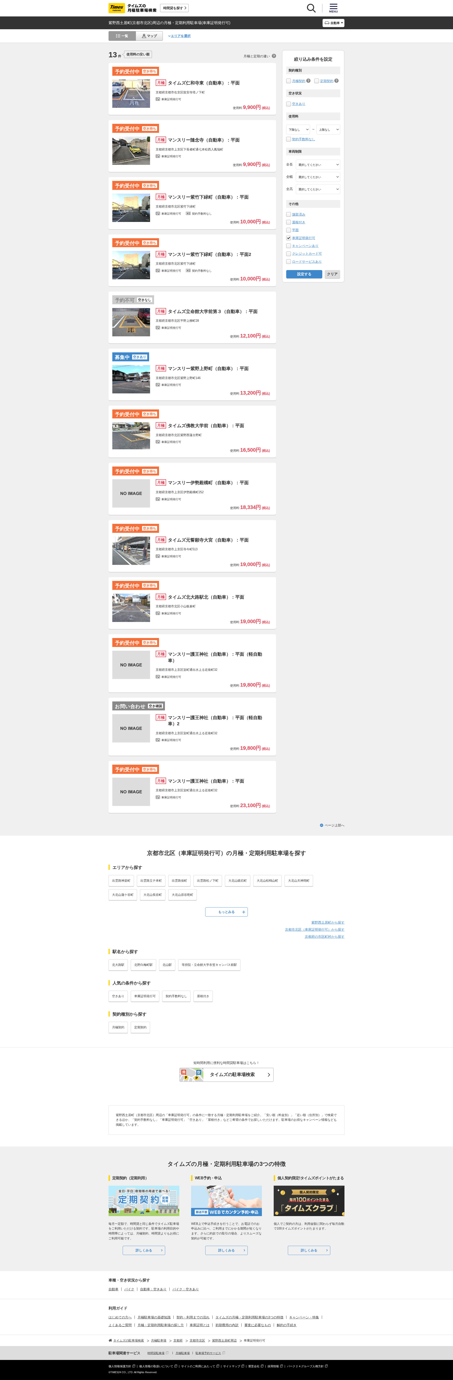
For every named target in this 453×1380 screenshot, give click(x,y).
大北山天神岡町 (299, 880)
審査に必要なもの (257, 1325)
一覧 (125, 36)
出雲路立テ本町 (151, 880)
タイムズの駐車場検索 (232, 1074)
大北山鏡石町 (237, 880)
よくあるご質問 (120, 1325)
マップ (152, 36)
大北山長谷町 (152, 894)
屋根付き (298, 222)
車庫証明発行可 (303, 238)
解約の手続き (287, 1325)
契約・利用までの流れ (193, 1317)
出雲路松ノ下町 (207, 880)
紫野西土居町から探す (327, 922)
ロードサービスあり (307, 261)
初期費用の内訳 (227, 1325)
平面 (295, 230)
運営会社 (254, 1366)
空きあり (298, 104)
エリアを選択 (181, 36)
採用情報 (273, 1366)
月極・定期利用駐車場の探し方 (161, 1325)
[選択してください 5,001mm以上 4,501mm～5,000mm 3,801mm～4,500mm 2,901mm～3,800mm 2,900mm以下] (318, 165)
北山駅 (167, 965)
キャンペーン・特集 (304, 1317)
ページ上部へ (334, 825)
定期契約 (326, 81)
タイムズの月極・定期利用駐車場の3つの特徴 (249, 1317)
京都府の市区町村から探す (324, 936)
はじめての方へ (120, 1317)
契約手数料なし (303, 139)
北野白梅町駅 (143, 965)
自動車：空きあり (153, 1289)
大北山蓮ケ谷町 (123, 894)
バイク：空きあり (185, 1289)
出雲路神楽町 (121, 880)
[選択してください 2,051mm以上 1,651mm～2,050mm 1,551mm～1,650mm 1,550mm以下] (318, 189)
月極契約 (298, 81)
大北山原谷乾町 (182, 894)
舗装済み (298, 214)
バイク (129, 1289)
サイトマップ (231, 1366)
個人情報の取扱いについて (156, 1366)
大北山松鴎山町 (267, 880)
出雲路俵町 (179, 880)
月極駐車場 (183, 1353)
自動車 (113, 1289)
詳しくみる (144, 1250)
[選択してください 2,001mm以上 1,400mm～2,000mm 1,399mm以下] (318, 177)
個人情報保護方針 (120, 1366)
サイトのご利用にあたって (198, 1366)
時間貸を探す (173, 8)
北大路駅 (118, 965)
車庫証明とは (200, 1325)
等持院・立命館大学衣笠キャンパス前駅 (209, 965)
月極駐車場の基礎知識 (154, 1317)
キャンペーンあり (305, 246)
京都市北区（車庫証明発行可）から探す (314, 929)
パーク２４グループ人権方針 (305, 1366)
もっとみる (226, 912)
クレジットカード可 (307, 253)
